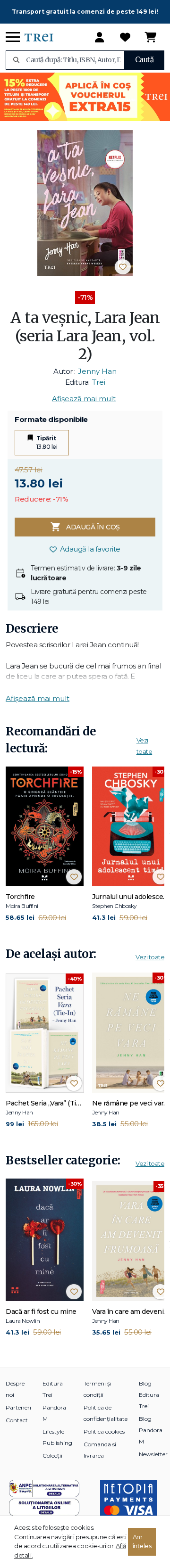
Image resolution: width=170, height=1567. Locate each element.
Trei (98, 382)
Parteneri (18, 1407)
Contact (17, 1420)
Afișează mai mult (84, 398)
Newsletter (153, 1454)
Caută (144, 59)
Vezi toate (150, 957)
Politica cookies (104, 1431)
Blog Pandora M (150, 1430)
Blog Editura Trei (149, 1395)
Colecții (52, 1455)
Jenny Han (97, 371)
